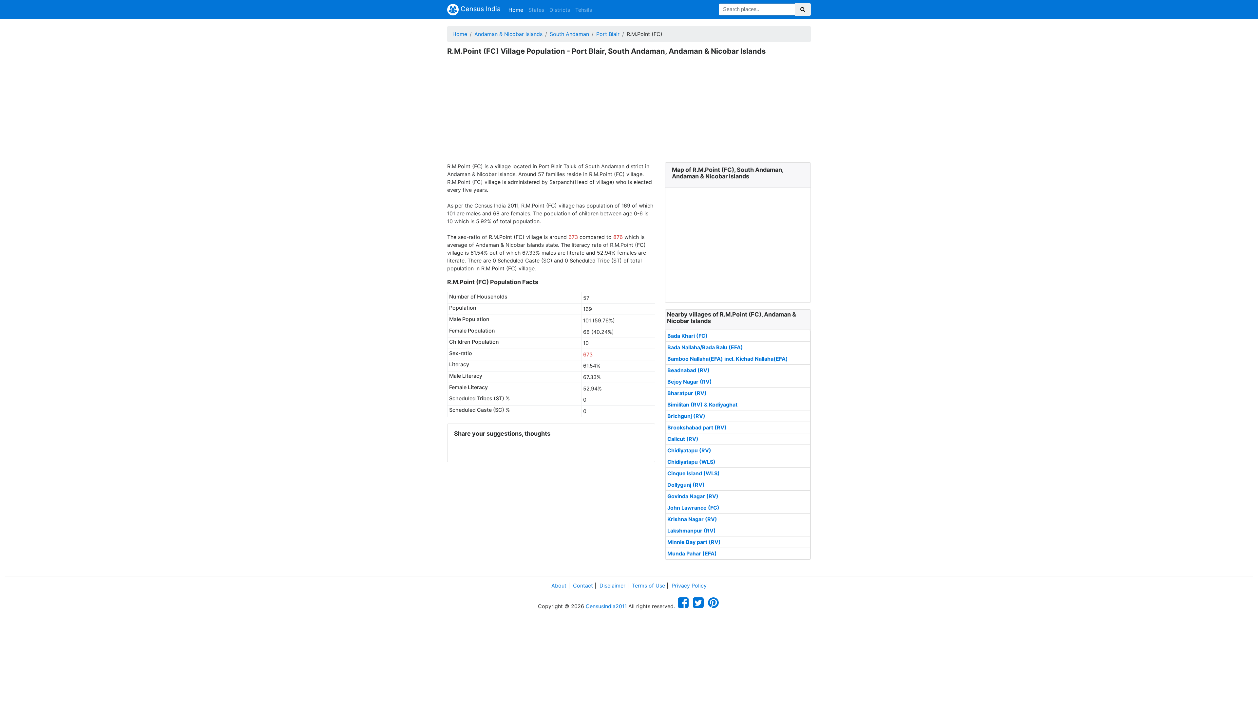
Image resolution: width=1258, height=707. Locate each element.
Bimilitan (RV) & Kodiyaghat (702, 404)
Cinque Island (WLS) (693, 473)
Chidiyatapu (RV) (689, 450)
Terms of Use (648, 585)
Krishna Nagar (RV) (692, 519)
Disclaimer (612, 585)
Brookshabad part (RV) (697, 427)
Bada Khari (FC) (687, 336)
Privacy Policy (689, 585)
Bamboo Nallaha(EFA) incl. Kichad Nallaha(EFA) (727, 358)
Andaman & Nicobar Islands (508, 34)
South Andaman (569, 34)
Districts (559, 10)
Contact (583, 585)
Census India (480, 9)
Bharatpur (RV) (687, 393)
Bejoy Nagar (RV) (689, 381)
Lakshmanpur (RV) (691, 530)
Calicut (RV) (682, 439)
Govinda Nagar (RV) (692, 496)
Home (517, 9)
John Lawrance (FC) (693, 507)
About (558, 585)
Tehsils (583, 10)
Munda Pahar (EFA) (692, 553)
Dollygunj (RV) (686, 484)
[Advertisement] (629, 113)
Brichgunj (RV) (686, 416)
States (536, 10)
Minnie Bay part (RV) (694, 542)
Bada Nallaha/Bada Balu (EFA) (705, 347)
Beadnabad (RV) (688, 370)
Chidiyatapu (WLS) (691, 462)
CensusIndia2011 (606, 606)
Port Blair (607, 34)
